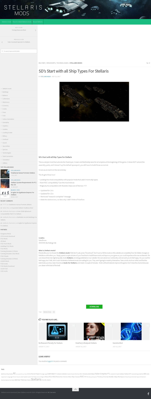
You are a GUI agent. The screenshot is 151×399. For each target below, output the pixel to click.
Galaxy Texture (124, 374)
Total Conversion (8, 156)
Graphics (5, 126)
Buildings (5, 92)
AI (14, 373)
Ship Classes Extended (131, 377)
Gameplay (6, 122)
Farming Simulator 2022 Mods (10, 254)
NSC (82, 376)
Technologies (62, 63)
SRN (15, 380)
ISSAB (147, 374)
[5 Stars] (44, 243)
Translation (6, 160)
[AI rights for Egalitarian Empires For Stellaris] (5, 193)
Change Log (43, 374)
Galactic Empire (115, 374)
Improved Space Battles (137, 374)
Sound (5, 143)
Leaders (5, 129)
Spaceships (51, 63)
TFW (43, 380)
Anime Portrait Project (33, 374)
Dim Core (77, 374)
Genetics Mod (118, 343)
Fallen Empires (101, 374)
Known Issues (16, 377)
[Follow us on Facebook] (148, 393)
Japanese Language (6, 377)
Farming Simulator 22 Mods (9, 251)
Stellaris (36, 379)
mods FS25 (4, 269)
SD (53, 312)
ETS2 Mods (4, 239)
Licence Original (41, 377)
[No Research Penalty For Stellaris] (57, 331)
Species (5, 149)
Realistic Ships (47, 312)
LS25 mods (4, 271)
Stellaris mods (6, 22)
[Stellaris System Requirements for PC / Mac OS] (5, 183)
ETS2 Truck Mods (6, 244)
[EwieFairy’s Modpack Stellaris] (94, 331)
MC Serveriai (52, 392)
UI (45, 380)
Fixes (4, 112)
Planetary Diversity (102, 377)
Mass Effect (48, 377)
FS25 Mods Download (7, 266)
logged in (50, 361)
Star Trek (20, 380)
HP (130, 374)
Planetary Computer (91, 377)
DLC (81, 374)
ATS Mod (3, 241)
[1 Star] (39, 243)
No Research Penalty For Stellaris (50, 343)
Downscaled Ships (89, 374)
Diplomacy (6, 102)
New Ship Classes (74, 377)
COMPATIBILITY (51, 374)
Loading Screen (7, 133)
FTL (108, 374)
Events (5, 109)
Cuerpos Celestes (61, 374)
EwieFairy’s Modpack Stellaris (86, 343)
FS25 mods (4, 264)
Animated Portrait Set (21, 374)
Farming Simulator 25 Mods (9, 259)
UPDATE (48, 380)
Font (4, 116)
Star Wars (27, 380)
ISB (145, 374)
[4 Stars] (43, 243)
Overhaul (5, 139)
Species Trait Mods (9, 380)
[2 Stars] (40, 243)
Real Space (121, 377)
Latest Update (23, 377)
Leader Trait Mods (32, 377)
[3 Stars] (42, 243)
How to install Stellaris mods (22, 22)
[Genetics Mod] (131, 331)
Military (42, 63)
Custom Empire (71, 374)
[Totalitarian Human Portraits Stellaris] (5, 173)
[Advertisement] (94, 42)
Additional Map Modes (7, 374)
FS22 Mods (4, 249)
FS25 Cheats (4, 256)
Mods (58, 377)
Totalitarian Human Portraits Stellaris (23, 173)
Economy (6, 106)
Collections (6, 99)
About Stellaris (37, 22)
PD (85, 377)
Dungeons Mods (6, 234)
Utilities (5, 163)
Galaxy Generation (8, 119)
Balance (5, 95)
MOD (54, 377)
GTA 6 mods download (8, 236)
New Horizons (64, 377)
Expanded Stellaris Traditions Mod (22, 208)
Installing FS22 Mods (7, 246)
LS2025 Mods (5, 261)
